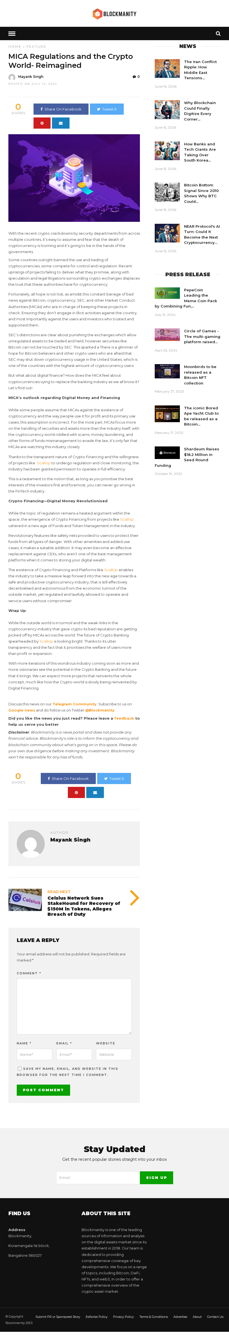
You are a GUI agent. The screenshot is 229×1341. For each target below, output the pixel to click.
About (197, 1317)
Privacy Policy (123, 1317)
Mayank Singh (30, 76)
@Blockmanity (100, 710)
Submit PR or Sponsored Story (57, 1317)
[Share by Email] (61, 123)
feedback (124, 718)
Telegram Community (75, 704)
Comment (29, 973)
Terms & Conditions (153, 1317)
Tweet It (109, 109)
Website (105, 1043)
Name (24, 1043)
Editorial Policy (97, 1317)
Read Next (59, 891)
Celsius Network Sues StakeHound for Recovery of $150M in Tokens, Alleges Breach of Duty (83, 906)
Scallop (44, 463)
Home (15, 46)
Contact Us (215, 1317)
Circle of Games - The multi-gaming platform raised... (202, 336)
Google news (21, 710)
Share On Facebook (63, 109)
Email (64, 1043)
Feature (36, 46)
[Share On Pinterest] (42, 123)
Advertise (180, 1317)
